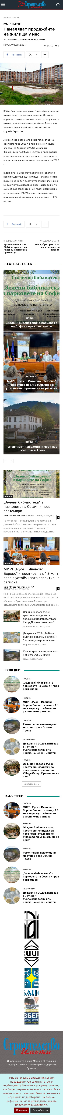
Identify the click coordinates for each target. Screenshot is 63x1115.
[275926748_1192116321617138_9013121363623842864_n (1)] (31, 953)
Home (7, 17)
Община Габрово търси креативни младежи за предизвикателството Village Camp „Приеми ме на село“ (41, 770)
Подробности (40, 1110)
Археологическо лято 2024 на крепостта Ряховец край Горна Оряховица (16, 248)
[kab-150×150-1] (31, 925)
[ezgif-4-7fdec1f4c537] (31, 1010)
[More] (45, 54)
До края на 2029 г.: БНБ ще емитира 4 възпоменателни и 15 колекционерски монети (40, 637)
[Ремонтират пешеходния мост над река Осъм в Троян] (31, 423)
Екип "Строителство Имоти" (28, 39)
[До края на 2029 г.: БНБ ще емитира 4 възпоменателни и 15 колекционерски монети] (12, 637)
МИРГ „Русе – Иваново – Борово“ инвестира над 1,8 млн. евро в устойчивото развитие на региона (31, 384)
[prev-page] (6, 461)
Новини (16, 24)
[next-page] (11, 461)
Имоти (15, 17)
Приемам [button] (21, 1110)
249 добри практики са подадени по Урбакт (46, 247)
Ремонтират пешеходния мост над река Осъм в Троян (32, 448)
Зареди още (30, 783)
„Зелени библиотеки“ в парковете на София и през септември (31, 324)
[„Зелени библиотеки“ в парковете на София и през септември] (31, 300)
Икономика (29, 740)
